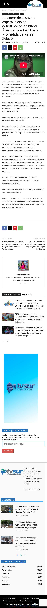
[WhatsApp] (20, 47)
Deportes (4, 527)
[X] (10, 47)
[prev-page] (3, 341)
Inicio (4, 10)
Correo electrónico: (10, 440)
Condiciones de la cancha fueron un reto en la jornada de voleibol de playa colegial (27, 525)
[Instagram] (21, 555)
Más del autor (27, 294)
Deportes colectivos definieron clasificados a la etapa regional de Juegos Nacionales (35, 245)
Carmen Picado (10, 42)
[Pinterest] (15, 47)
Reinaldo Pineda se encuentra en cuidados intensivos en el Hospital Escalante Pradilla (27, 509)
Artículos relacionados (12, 294)
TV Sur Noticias (12, 10)
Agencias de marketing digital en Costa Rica (23, 606)
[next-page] (7, 341)
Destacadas (23, 10)
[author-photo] (23, 271)
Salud (22, 14)
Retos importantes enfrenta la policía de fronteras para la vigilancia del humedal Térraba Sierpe (12, 245)
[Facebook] (4, 47)
